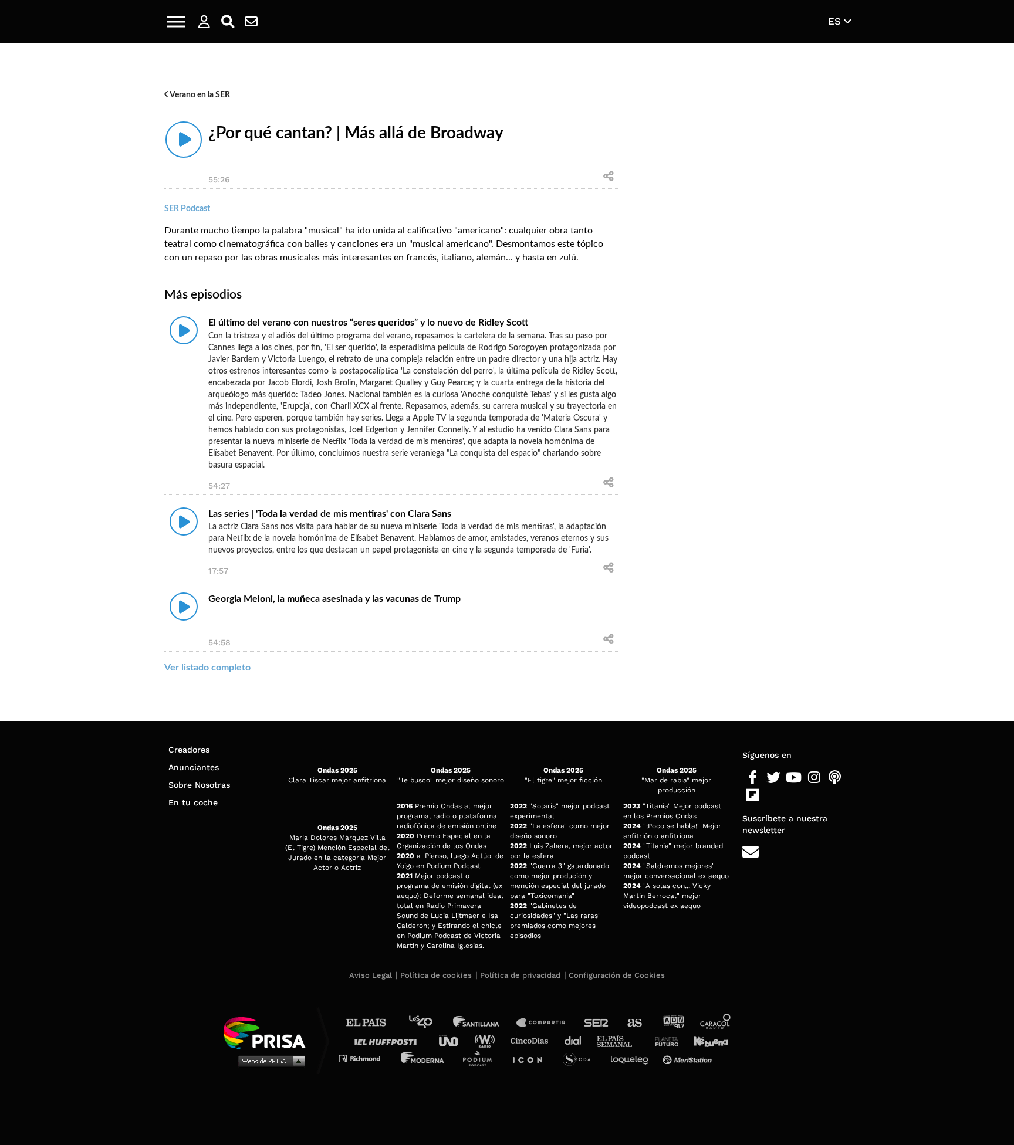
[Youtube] (793, 778)
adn (673, 1022)
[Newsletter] (251, 21)
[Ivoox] (773, 795)
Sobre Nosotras (199, 785)
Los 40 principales (429, 1022)
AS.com (634, 1022)
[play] (183, 139)
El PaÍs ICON (531, 1058)
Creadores (188, 749)
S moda (581, 1058)
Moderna (423, 1058)
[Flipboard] (752, 795)
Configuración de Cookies (617, 975)
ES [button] (836, 21)
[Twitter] (773, 778)
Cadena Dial (577, 1040)
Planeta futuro (663, 1040)
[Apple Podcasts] (834, 778)
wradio (487, 1040)
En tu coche (193, 802)
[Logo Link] (507, 22)
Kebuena (705, 1040)
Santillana (484, 1022)
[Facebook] (752, 778)
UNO (453, 1040)
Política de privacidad (520, 975)
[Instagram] (814, 778)
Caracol (715, 1022)
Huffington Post (388, 1040)
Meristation (689, 1058)
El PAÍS (373, 1022)
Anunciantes (193, 767)
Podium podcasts (481, 1058)
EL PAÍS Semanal (620, 1040)
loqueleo (632, 1058)
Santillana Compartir (546, 1022)
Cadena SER (596, 1022)
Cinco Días (532, 1040)
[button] (176, 21)
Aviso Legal (370, 975)
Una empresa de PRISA (269, 1032)
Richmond (365, 1058)
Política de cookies (436, 975)
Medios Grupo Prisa (268, 1060)
